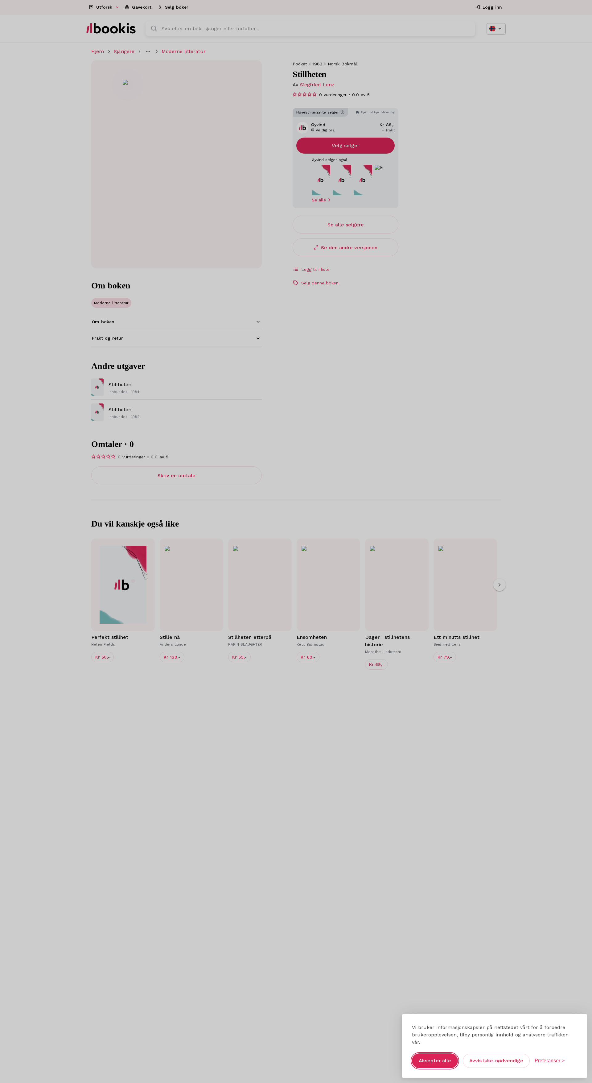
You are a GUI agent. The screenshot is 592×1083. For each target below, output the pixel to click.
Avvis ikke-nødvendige (496, 1061)
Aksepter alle (435, 1061)
